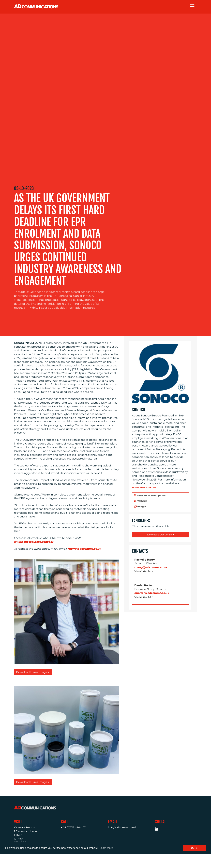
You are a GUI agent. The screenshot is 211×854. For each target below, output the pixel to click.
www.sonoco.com (144, 487)
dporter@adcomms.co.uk (151, 593)
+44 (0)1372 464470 (74, 827)
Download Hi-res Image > (32, 672)
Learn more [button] (106, 848)
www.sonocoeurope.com (151, 495)
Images (141, 506)
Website (142, 500)
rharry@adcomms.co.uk (150, 567)
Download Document (159, 534)
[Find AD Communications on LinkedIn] (158, 829)
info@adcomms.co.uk (122, 827)
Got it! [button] (194, 848)
